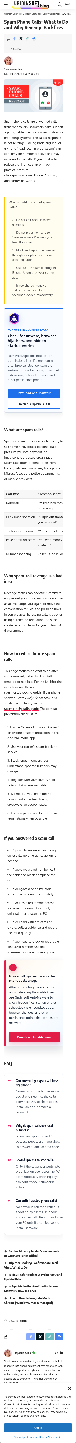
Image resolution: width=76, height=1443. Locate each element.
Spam (23, 1320)
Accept (38, 1427)
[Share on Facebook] (14, 40)
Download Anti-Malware (33, 393)
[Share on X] (21, 40)
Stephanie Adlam (13, 69)
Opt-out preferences (25, 1437)
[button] (70, 1388)
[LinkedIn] (61, 1353)
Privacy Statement (49, 1437)
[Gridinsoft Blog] (30, 4)
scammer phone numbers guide (30, 952)
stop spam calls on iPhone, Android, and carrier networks (30, 178)
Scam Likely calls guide (21, 709)
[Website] (56, 1353)
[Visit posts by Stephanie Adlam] (8, 60)
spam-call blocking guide (22, 692)
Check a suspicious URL (33, 404)
